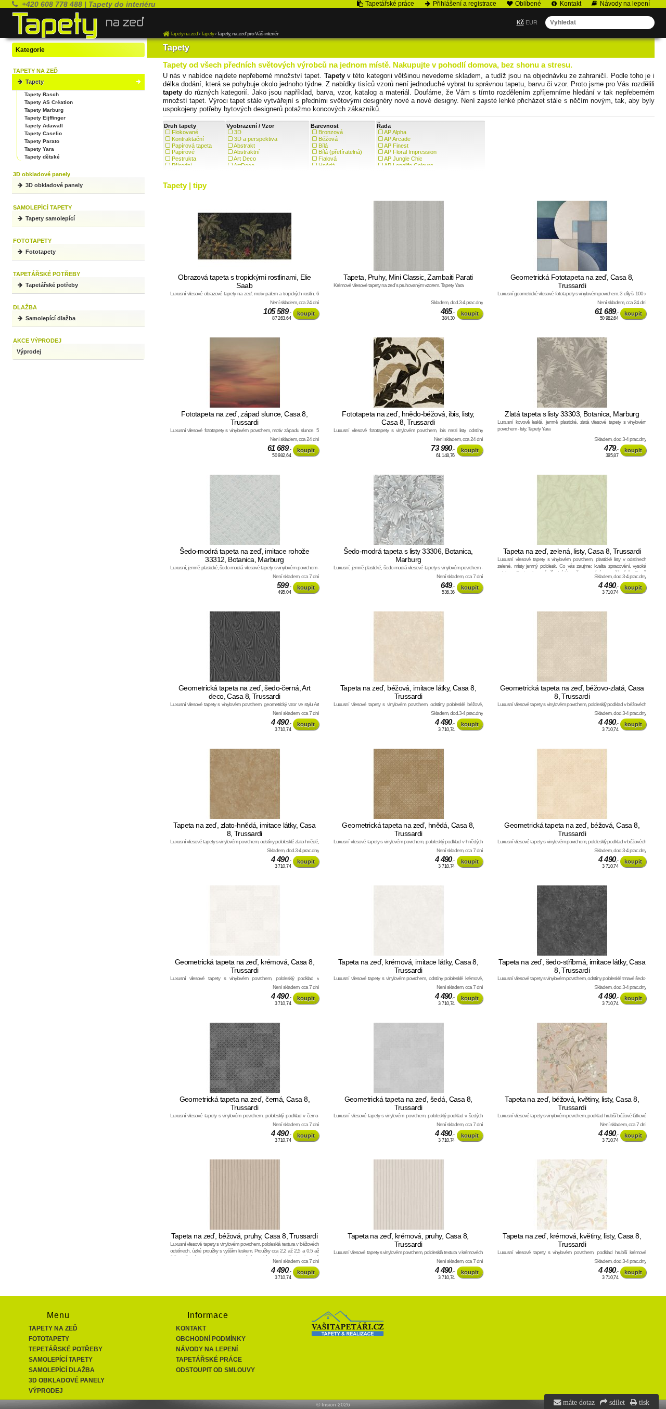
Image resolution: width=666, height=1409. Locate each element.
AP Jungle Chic (403, 158)
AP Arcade (397, 139)
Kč (520, 22)
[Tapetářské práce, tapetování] (347, 1334)
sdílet (616, 1402)
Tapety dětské (42, 157)
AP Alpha (395, 132)
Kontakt (191, 1328)
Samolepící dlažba (49, 318)
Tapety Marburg (43, 110)
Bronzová (330, 132)
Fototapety (40, 252)
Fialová (327, 158)
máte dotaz (578, 1402)
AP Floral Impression (410, 152)
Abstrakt (244, 145)
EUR (531, 22)
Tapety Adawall (43, 125)
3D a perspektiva (255, 139)
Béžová (328, 139)
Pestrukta (184, 158)
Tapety (34, 82)
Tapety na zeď (53, 1328)
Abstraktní (247, 152)
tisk (643, 1402)
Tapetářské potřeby (51, 285)
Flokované (185, 132)
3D (237, 132)
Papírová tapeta (192, 145)
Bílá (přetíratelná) (340, 152)
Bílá (323, 145)
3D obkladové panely (53, 185)
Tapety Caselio (43, 133)
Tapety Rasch (41, 94)
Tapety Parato (41, 141)
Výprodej (29, 351)
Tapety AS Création (48, 102)
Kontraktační (188, 139)
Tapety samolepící (49, 218)
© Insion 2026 (333, 1404)
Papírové (183, 152)
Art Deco (245, 158)
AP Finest (396, 145)
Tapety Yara (39, 149)
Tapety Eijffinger (45, 118)
